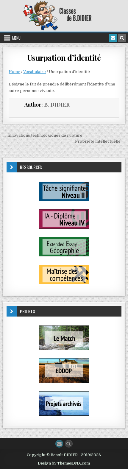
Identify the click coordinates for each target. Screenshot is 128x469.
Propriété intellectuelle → (100, 141)
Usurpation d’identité (64, 57)
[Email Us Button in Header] (113, 38)
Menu (16, 38)
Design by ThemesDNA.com (64, 463)
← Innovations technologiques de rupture (42, 135)
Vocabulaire (34, 71)
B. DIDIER (57, 104)
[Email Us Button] (59, 444)
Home (14, 71)
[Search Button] (69, 444)
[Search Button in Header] (122, 38)
